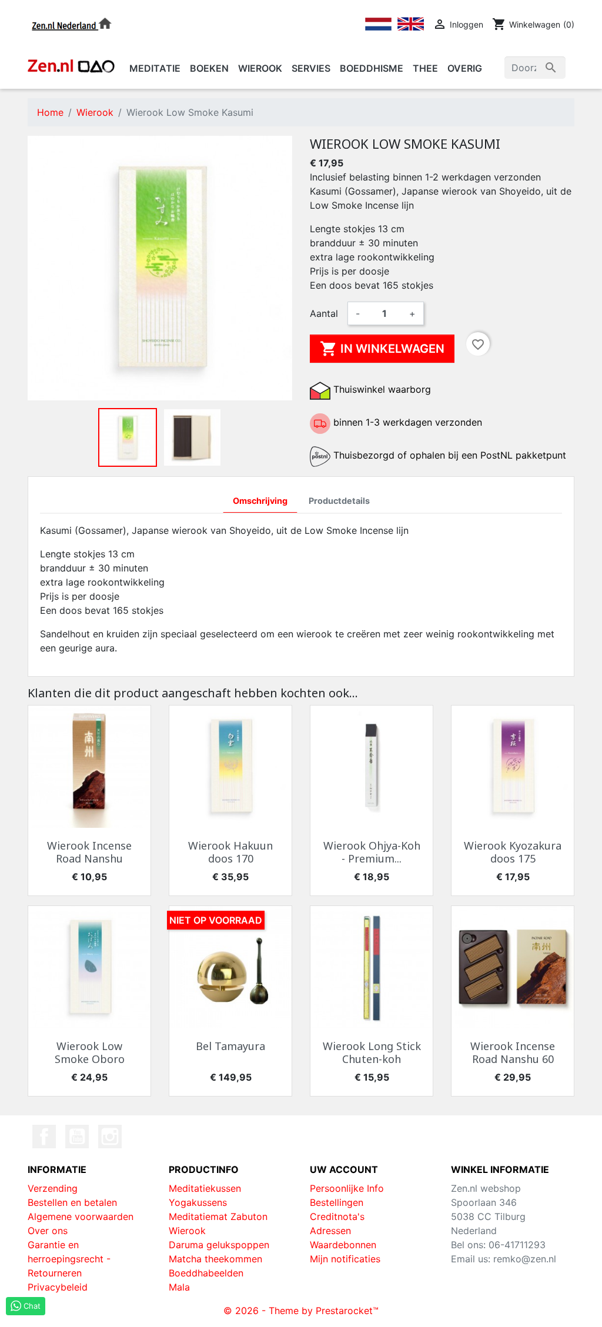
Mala (179, 1287)
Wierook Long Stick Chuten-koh (372, 1052)
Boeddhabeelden (206, 1273)
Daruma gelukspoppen (219, 1245)
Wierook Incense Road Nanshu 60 (512, 1052)
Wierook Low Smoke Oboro (90, 1052)
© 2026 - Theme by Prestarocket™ (301, 1310)
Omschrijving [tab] (260, 501)
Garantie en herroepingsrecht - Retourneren (69, 1259)
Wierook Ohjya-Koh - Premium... (371, 851)
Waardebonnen (343, 1245)
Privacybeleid (58, 1287)
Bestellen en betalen (72, 1202)
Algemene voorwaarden (80, 1216)
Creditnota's (337, 1216)
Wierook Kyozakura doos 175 (512, 851)
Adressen (330, 1230)
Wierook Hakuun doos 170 (230, 851)
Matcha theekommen (215, 1259)
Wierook (187, 1230)
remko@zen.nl (524, 1259)
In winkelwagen (382, 348)
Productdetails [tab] (339, 501)
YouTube (77, 1136)
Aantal (324, 313)
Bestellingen (336, 1202)
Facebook (44, 1136)
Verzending (53, 1188)
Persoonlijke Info (347, 1188)
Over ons (48, 1230)
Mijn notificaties (345, 1259)
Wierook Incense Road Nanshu (89, 851)
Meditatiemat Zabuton (218, 1216)
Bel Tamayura (230, 1046)
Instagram (110, 1136)
